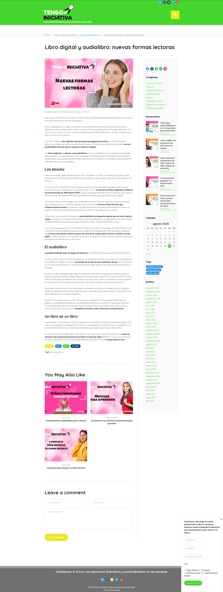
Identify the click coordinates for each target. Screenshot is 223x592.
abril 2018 (150, 401)
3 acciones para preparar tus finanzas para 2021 (167, 182)
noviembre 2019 (153, 334)
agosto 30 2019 (112, 418)
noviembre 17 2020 (165, 188)
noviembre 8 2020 (164, 208)
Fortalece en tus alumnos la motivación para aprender (112, 422)
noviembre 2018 (153, 376)
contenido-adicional (154, 267)
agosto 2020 (151, 302)
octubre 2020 (151, 295)
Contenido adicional (154, 83)
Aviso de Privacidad (111, 590)
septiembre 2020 (153, 298)
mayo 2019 (150, 355)
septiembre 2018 (153, 383)
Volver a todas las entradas (65, 35)
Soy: (186, 564)
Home (47, 35)
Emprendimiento (153, 94)
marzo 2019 (151, 362)
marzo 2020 (151, 320)
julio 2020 (150, 305)
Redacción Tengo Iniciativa (78, 112)
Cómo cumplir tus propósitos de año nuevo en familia (168, 144)
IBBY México (90, 190)
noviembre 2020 (153, 291)
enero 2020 (151, 327)
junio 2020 (150, 309)
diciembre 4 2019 (57, 112)
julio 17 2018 (66, 418)
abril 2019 (150, 358)
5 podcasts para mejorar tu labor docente (66, 468)
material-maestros (56, 352)
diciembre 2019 (152, 330)
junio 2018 (150, 394)
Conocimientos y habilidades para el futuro (66, 420)
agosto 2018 (151, 387)
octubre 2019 (151, 337)
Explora (149, 97)
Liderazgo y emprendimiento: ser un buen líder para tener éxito (168, 127)
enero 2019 (151, 369)
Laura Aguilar (165, 152)
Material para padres (155, 108)
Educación (150, 87)
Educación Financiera (155, 90)
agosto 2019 (151, 344)
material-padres (152, 273)
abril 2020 (150, 316)
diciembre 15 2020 (164, 133)
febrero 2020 (151, 323)
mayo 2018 (150, 397)
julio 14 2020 (66, 465)
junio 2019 (150, 351)
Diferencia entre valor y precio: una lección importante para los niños (167, 200)
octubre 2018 (151, 380)
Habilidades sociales (154, 101)
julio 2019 (150, 348)
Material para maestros (90, 35)
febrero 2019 (151, 365)
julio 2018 (150, 390)
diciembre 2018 (152, 372)
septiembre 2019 (153, 341)
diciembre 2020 (152, 288)
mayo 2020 (150, 312)
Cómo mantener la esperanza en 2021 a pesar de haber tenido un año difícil (167, 163)
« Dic (149, 254)
